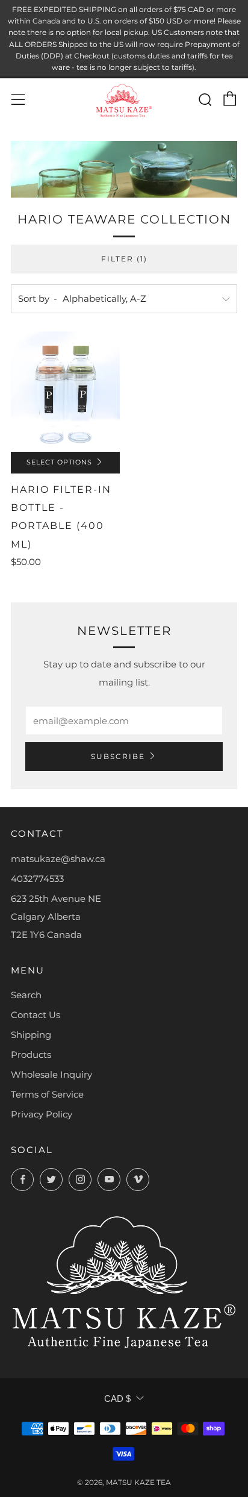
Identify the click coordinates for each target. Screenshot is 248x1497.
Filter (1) (124, 258)
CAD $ (117, 1398)
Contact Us (35, 1014)
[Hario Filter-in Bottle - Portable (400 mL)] (65, 391)
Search (26, 995)
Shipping (31, 1034)
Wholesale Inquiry (51, 1074)
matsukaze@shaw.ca (58, 858)
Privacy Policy (41, 1114)
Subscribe (118, 756)
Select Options (59, 462)
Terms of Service (47, 1094)
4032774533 (37, 878)
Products (31, 1054)
